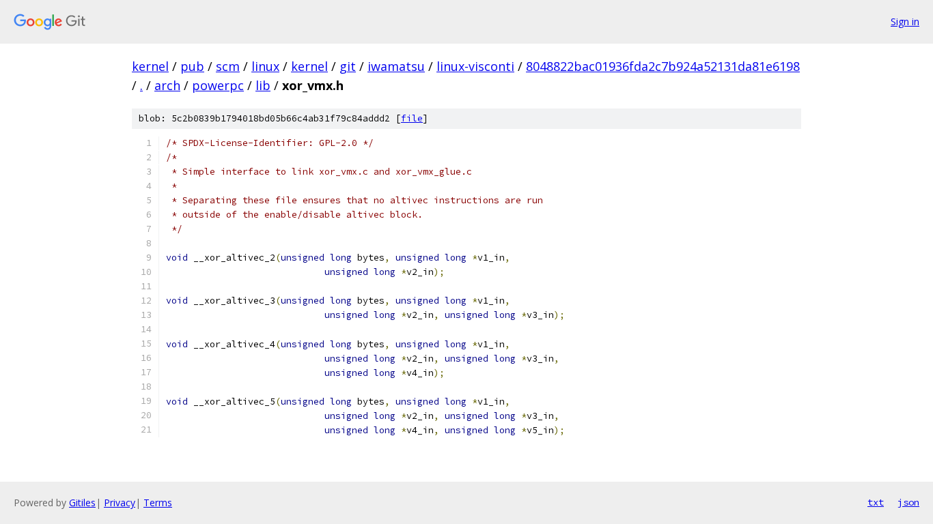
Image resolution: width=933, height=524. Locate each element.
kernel (150, 66)
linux (265, 66)
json (908, 502)
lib (262, 85)
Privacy (119, 502)
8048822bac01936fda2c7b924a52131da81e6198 (663, 66)
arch (167, 85)
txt (875, 502)
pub (192, 66)
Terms (157, 502)
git (347, 66)
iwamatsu (396, 66)
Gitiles (82, 502)
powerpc (218, 85)
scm (228, 66)
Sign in (905, 21)
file (412, 118)
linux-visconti (475, 66)
